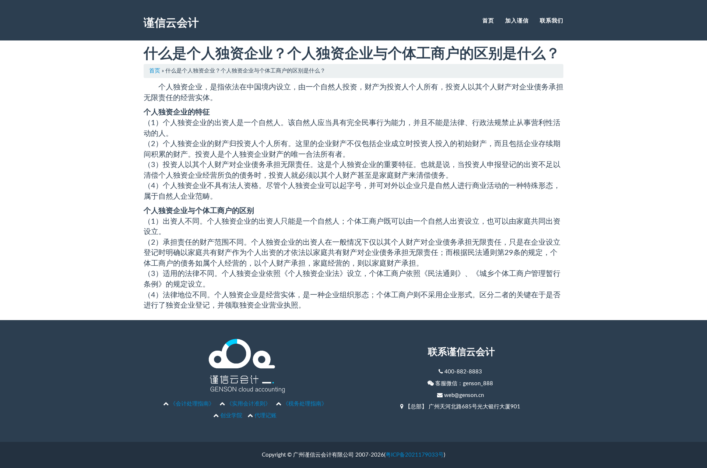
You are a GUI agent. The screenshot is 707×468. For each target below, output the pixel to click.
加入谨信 (517, 20)
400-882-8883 (463, 372)
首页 (488, 20)
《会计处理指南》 (192, 404)
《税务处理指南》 (305, 404)
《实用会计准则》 (248, 404)
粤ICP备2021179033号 (415, 455)
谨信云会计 (171, 22)
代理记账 (265, 415)
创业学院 (231, 415)
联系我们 (551, 20)
